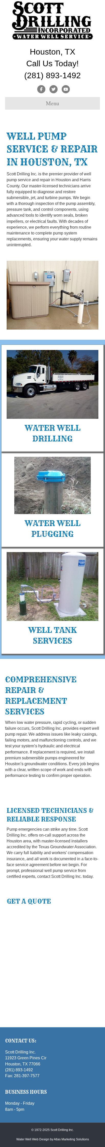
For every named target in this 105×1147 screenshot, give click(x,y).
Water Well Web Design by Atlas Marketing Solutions (52, 1139)
